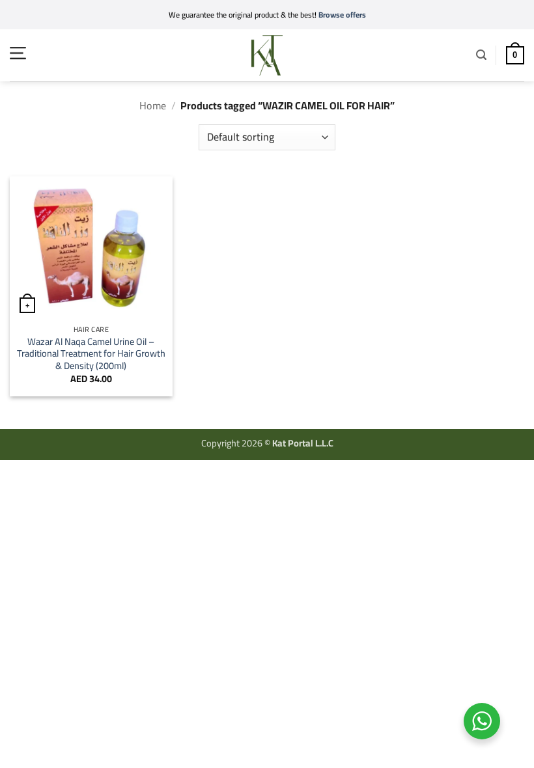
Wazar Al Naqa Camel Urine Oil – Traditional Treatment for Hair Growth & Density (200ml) (91, 354)
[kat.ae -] (267, 55)
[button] (18, 53)
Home (152, 105)
